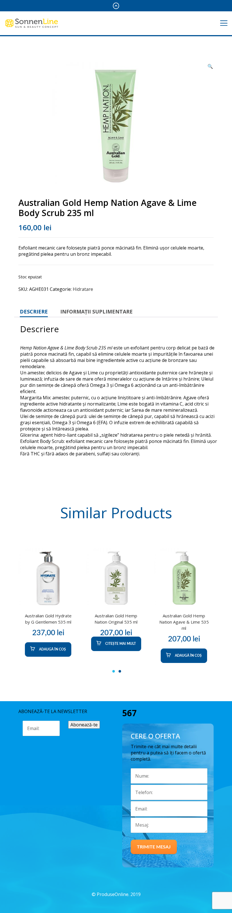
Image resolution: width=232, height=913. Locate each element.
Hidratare (83, 289)
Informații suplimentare (96, 311)
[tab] (34, 311)
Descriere (34, 311)
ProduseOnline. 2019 (119, 894)
